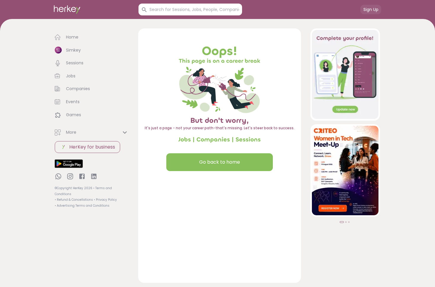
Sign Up (370, 9)
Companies (213, 139)
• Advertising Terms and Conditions (82, 205)
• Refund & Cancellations (74, 199)
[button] (92, 37)
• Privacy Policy (105, 199)
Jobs (184, 139)
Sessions (248, 139)
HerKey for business (92, 147)
